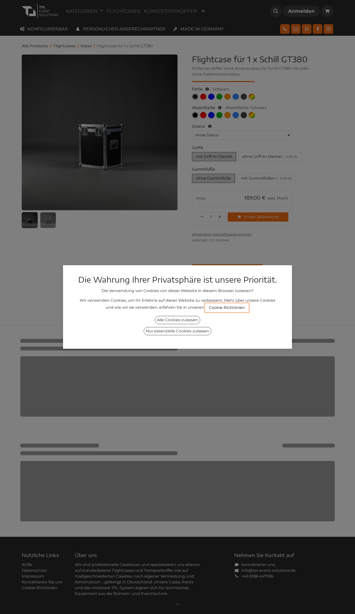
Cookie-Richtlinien (227, 307)
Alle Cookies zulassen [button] (177, 320)
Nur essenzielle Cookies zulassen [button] (177, 331)
